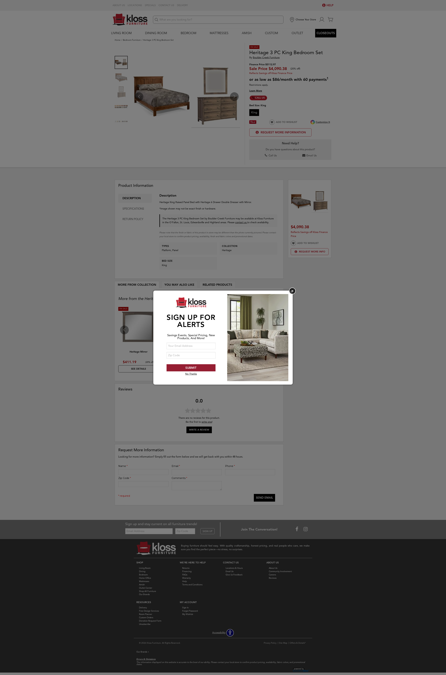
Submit (191, 368)
